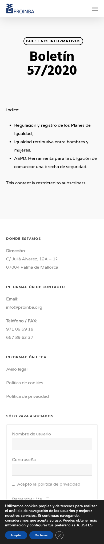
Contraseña (24, 459)
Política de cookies (24, 383)
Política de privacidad (27, 396)
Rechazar (41, 535)
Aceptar (16, 535)
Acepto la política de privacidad (48, 484)
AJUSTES (85, 525)
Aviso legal (16, 369)
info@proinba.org (24, 307)
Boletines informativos (53, 41)
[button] (95, 8)
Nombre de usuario (31, 434)
